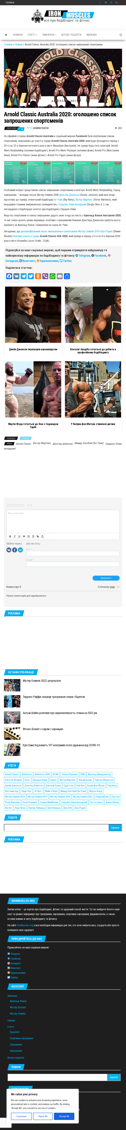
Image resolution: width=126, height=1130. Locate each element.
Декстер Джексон (69, 194)
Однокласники (49, 261)
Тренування (16, 1044)
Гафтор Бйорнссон (104, 779)
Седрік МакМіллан (49, 802)
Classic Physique (70, 774)
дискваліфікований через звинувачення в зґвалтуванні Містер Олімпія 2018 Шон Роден (66, 231)
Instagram (111, 2)
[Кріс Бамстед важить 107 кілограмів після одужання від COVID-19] (12, 749)
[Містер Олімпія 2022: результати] (12, 685)
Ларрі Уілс (26, 791)
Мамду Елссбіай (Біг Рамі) (88, 443)
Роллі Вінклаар (12, 802)
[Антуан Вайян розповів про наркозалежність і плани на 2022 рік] (12, 717)
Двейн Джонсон (13, 785)
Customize (21, 1116)
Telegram (84, 255)
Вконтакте (116, 2)
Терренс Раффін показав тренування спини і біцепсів (54, 696)
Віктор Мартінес (84, 199)
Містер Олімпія (18, 1013)
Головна (10, 2)
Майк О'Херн (51, 791)
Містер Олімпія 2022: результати (42, 680)
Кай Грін (80, 785)
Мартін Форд (95, 791)
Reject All (43, 1116)
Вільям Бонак (85, 779)
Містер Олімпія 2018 (15, 796)
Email (29, 560)
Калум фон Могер (96, 785)
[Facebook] (14, 549)
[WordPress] (20, 549)
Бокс (27, 779)
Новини (17, 34)
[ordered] (28, 536)
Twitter (105, 2)
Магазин (91, 34)
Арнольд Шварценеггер (99, 774)
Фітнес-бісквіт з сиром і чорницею (43, 729)
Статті (31, 34)
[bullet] (33, 536)
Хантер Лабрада (37, 807)
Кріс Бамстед (11, 791)
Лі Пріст (38, 791)
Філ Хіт (8, 807)
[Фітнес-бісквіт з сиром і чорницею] (12, 733)
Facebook (100, 2)
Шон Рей (67, 807)
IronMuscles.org (25, 925)
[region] (43, 1106)
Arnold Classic (23, 443)
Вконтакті (28, 261)
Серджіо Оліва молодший (72, 204)
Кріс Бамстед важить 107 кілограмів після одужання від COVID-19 (61, 745)
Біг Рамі (58, 199)
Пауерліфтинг (102, 796)
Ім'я (29, 549)
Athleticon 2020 (42, 774)
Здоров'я (14, 1032)
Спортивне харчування (21, 1038)
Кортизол (112, 785)
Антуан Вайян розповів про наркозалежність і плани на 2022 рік (60, 713)
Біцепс (53, 779)
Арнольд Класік (18, 1001)
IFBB (83, 774)
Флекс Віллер (112, 802)
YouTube (122, 2)
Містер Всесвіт (18, 1007)
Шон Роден (80, 807)
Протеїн (116, 796)
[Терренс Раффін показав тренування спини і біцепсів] (12, 701)
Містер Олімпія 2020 (60, 796)
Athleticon (27, 774)
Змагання (48, 34)
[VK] (8, 549)
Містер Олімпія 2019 (37, 796)
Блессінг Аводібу (13, 779)
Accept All (64, 1116)
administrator (41, 128)
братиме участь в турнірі (26, 236)
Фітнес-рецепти (71, 34)
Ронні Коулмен (30, 802)
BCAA (56, 774)
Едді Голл (69, 785)
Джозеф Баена (53, 785)
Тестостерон (96, 802)
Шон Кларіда (54, 807)
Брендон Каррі (40, 779)
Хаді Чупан (20, 807)
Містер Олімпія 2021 (83, 796)
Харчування (16, 1050)
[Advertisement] (63, 475)
